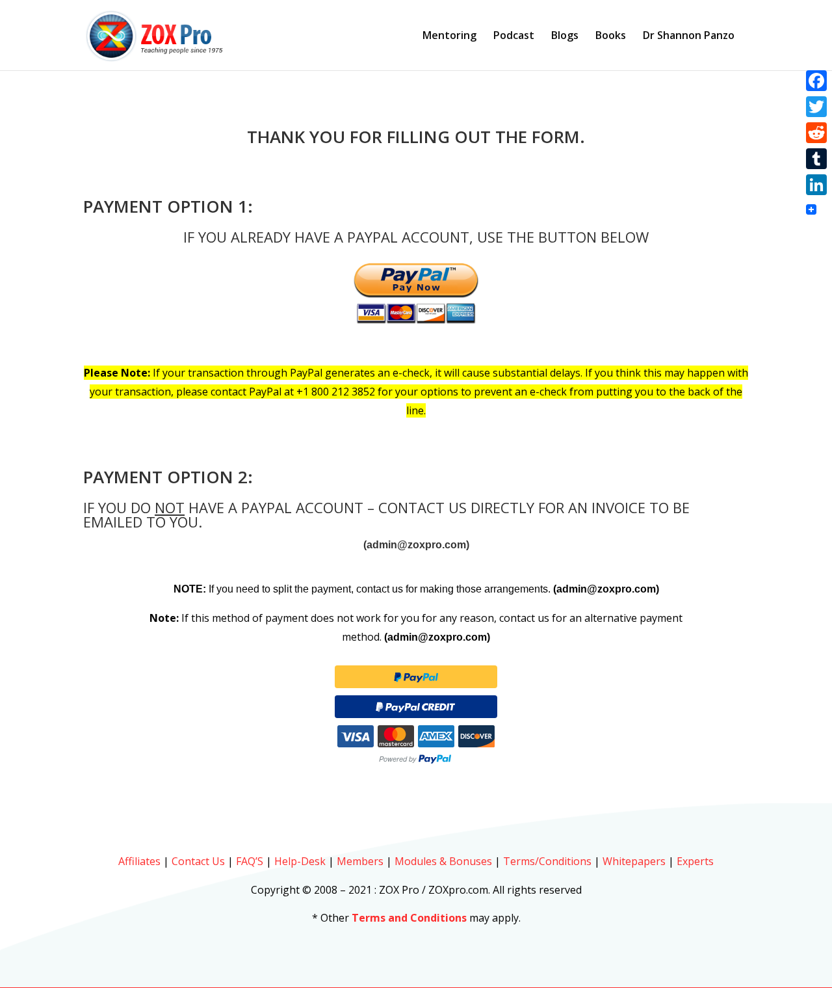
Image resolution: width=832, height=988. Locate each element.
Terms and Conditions (409, 918)
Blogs (564, 36)
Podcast (513, 36)
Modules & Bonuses (443, 861)
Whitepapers (634, 861)
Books (610, 36)
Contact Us (198, 861)
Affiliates (139, 861)
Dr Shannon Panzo (688, 36)
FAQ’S (249, 861)
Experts (695, 861)
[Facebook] (816, 81)
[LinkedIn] (816, 185)
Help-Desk (300, 861)
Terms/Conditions (547, 861)
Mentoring (449, 36)
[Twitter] (816, 107)
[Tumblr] (816, 159)
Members (360, 861)
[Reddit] (816, 133)
